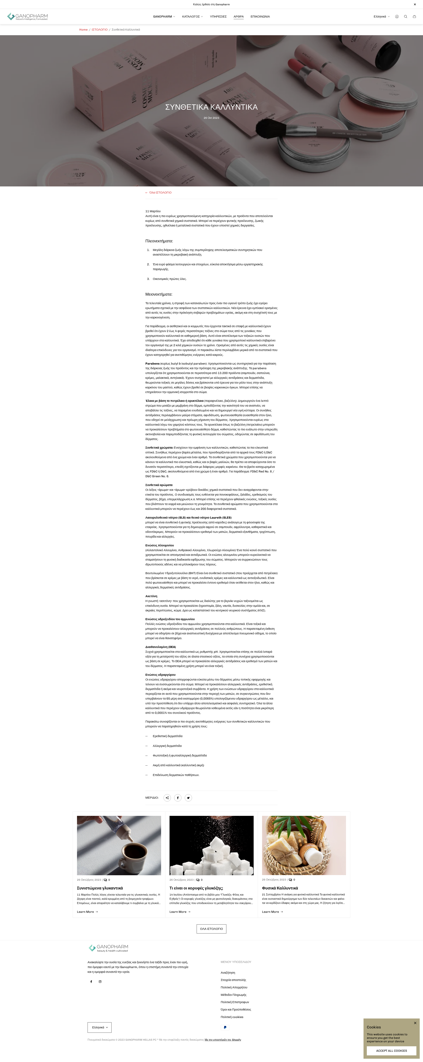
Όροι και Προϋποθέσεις (236, 1009)
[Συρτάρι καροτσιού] (414, 16)
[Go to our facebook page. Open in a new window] (91, 981)
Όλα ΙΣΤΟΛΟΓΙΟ (161, 192)
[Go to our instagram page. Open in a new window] (100, 981)
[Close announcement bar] (414, 4)
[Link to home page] (108, 948)
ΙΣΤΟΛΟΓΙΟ (100, 29)
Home (83, 29)
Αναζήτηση (228, 972)
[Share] (167, 797)
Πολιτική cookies (232, 1017)
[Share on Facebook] (177, 797)
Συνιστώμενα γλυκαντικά (100, 888)
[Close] (415, 1023)
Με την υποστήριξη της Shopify (223, 1039)
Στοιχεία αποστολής (233, 980)
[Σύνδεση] (397, 16)
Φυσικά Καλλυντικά (280, 888)
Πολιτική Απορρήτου (234, 987)
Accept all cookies (391, 1051)
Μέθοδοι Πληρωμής (234, 995)
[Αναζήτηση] (405, 16)
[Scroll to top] (331, 1048)
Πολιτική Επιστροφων (235, 1002)
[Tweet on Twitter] (188, 797)
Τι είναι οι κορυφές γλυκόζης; (196, 888)
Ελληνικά (380, 16)
